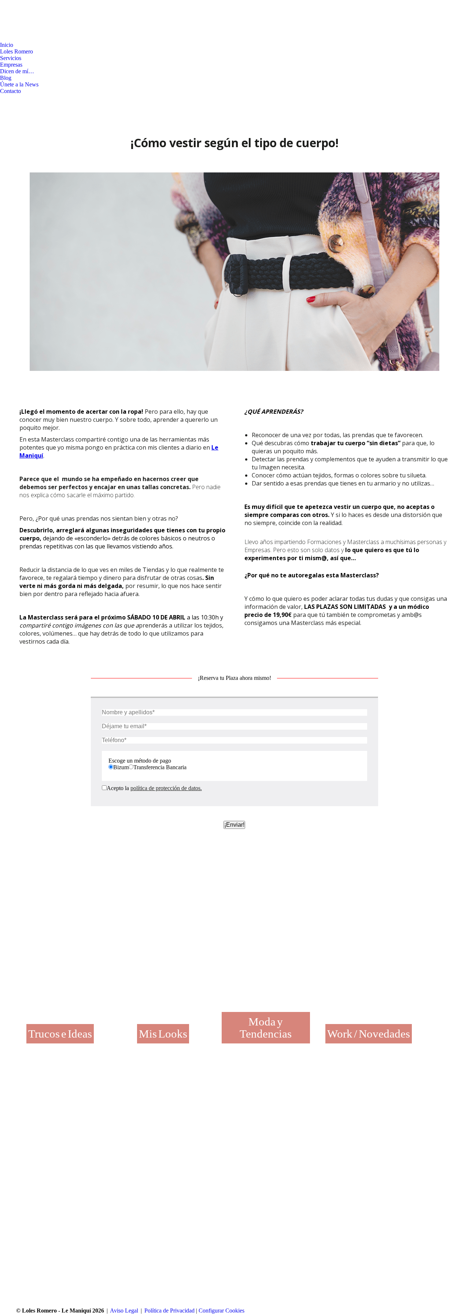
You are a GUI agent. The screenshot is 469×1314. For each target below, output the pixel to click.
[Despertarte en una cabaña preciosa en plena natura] (46, 1130)
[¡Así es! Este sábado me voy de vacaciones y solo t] (400, 1130)
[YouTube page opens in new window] (27, 36)
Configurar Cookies (221, 1310)
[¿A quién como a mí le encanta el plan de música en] (188, 1130)
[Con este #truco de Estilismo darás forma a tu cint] (259, 1130)
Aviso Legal (124, 1310)
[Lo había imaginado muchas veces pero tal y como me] (117, 1130)
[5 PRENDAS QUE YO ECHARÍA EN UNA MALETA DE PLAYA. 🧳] (330, 1130)
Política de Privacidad (169, 1310)
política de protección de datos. (166, 788)
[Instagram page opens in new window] (16, 36)
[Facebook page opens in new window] (5, 36)
